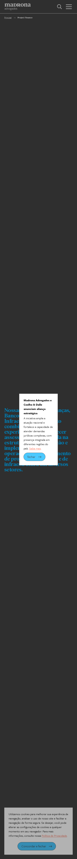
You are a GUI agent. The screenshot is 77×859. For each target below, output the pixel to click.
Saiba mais (35, 448)
